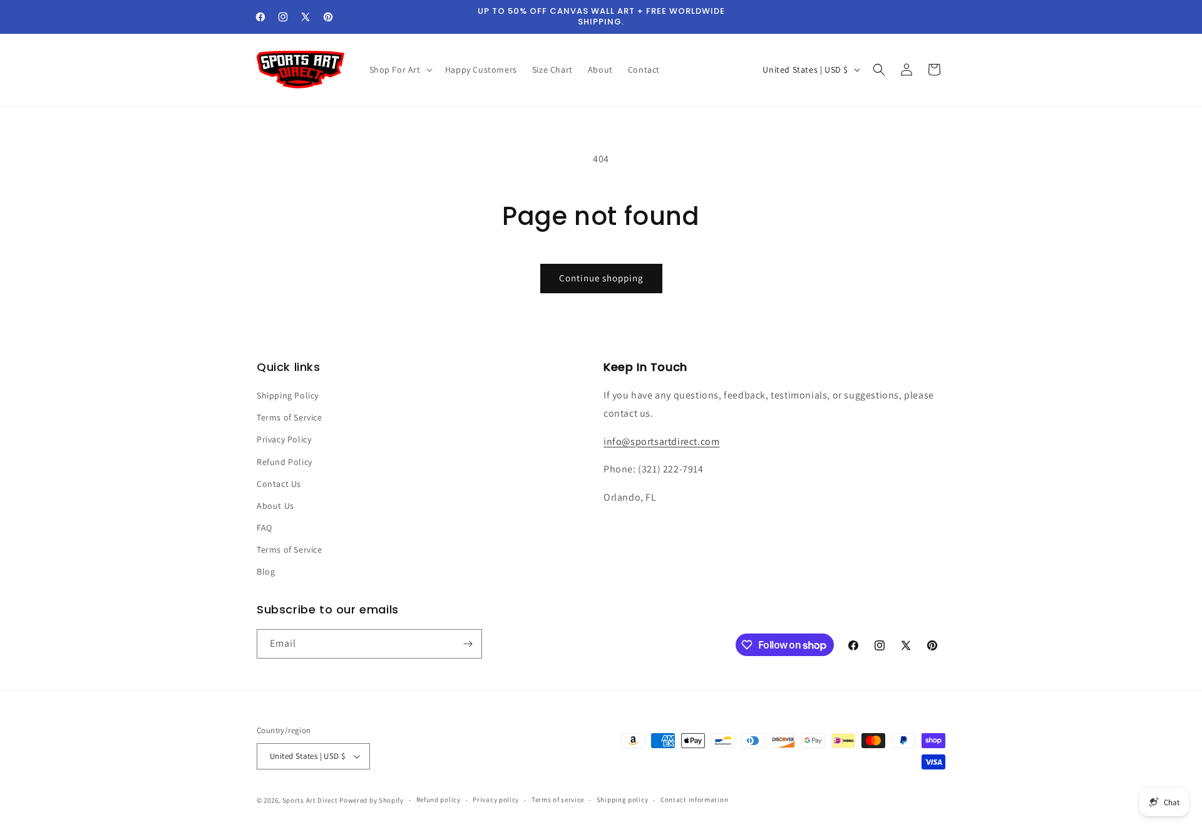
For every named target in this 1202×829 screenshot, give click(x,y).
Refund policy (438, 799)
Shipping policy (623, 799)
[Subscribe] (467, 644)
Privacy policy (496, 799)
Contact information (694, 799)
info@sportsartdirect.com (661, 441)
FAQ (264, 527)
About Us (275, 505)
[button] (400, 69)
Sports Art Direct (310, 800)
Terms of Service (289, 417)
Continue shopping (601, 278)
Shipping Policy (288, 395)
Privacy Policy (284, 439)
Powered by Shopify (371, 800)
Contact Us (279, 483)
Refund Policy (284, 461)
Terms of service (558, 799)
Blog (266, 572)
